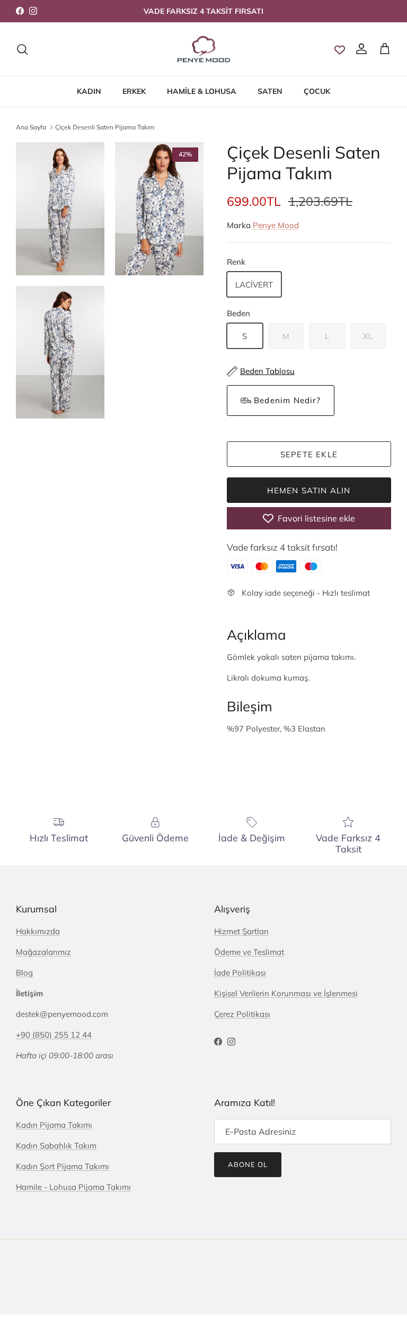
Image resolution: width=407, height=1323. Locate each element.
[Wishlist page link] (339, 49)
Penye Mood (276, 225)
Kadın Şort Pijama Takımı (62, 1166)
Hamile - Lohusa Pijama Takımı (73, 1187)
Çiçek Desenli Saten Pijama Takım (105, 126)
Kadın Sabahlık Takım (56, 1146)
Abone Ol (248, 1164)
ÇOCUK (317, 91)
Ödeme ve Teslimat (249, 952)
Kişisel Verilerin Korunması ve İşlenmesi (286, 993)
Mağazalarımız (43, 952)
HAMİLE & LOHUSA (201, 91)
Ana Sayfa (31, 126)
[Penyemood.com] (203, 49)
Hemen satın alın (308, 490)
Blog (24, 973)
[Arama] (22, 49)
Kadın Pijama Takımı (54, 1125)
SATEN (270, 91)
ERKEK (134, 91)
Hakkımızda (38, 931)
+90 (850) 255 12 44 (54, 1035)
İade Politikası (240, 973)
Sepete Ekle (309, 454)
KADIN (89, 91)
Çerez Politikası (242, 1014)
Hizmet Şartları (241, 931)
